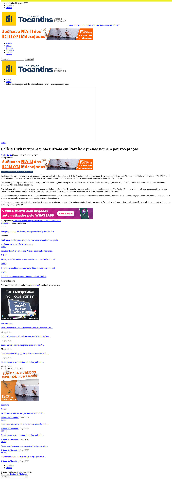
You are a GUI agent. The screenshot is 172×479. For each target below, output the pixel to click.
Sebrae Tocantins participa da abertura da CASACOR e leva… (26, 336)
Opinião (9, 52)
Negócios (10, 5)
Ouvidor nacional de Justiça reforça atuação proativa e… (23, 457)
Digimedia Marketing (18, 474)
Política (9, 43)
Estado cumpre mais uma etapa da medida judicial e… (22, 362)
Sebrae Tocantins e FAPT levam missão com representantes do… (27, 328)
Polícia (3, 143)
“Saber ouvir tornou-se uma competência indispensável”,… (24, 446)
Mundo (9, 8)
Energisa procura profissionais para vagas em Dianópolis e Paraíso (27, 231)
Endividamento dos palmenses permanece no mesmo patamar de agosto (29, 240)
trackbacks (34, 285)
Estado (8, 46)
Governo (9, 48)
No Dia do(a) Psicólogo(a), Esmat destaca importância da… (24, 353)
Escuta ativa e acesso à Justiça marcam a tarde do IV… (23, 345)
